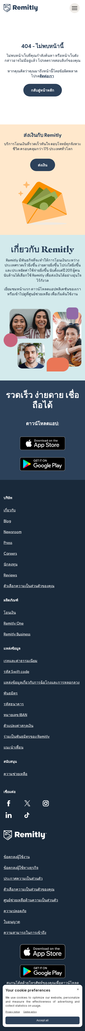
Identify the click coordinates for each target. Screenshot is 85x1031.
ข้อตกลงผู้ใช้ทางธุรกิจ (21, 867)
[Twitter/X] (27, 803)
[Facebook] (9, 803)
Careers (10, 553)
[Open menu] (75, 8)
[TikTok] (27, 815)
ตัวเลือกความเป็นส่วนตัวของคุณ (29, 586)
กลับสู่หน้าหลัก (42, 90)
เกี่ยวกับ (10, 510)
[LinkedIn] (9, 815)
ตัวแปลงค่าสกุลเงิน (18, 725)
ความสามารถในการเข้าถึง (25, 932)
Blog (7, 521)
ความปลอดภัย (15, 911)
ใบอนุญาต (12, 921)
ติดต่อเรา (47, 76)
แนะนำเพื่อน (13, 747)
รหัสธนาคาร (14, 704)
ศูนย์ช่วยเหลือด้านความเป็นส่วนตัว (31, 900)
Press (8, 542)
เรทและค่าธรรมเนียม (20, 660)
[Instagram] (46, 803)
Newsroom (13, 531)
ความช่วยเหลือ (15, 774)
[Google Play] (42, 464)
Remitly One (14, 623)
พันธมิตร (11, 693)
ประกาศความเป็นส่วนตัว (23, 878)
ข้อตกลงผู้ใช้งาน (17, 857)
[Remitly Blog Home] (21, 8)
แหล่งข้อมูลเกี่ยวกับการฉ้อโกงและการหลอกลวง (42, 682)
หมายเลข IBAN (15, 715)
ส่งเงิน (42, 165)
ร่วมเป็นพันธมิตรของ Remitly (27, 736)
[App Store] (42, 443)
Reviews (10, 575)
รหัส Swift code (16, 671)
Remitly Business (17, 634)
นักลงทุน (10, 564)
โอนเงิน (10, 612)
